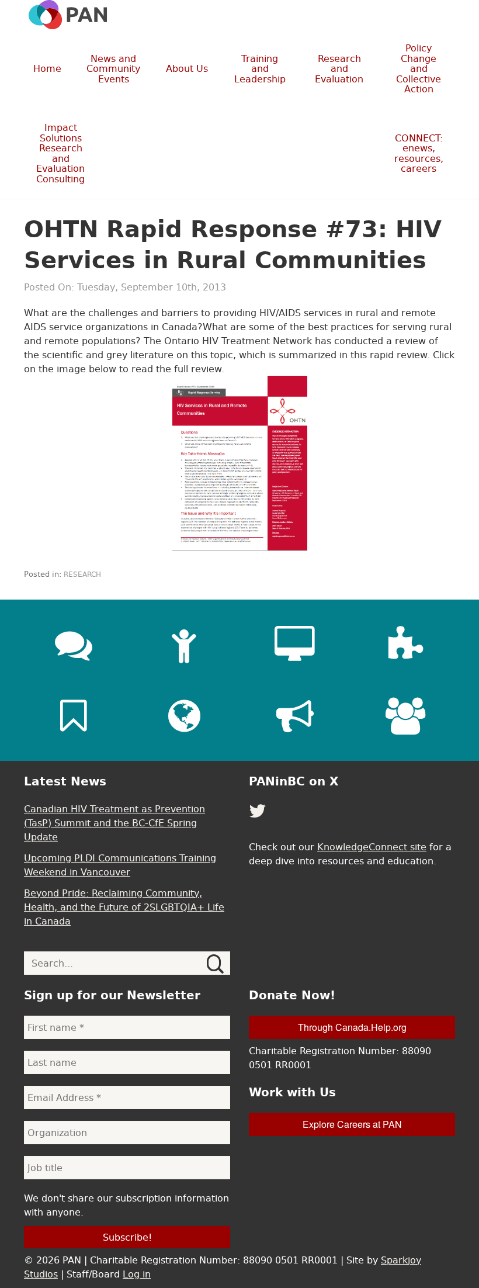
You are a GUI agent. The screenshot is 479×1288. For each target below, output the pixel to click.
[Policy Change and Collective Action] (295, 716)
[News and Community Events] (73, 644)
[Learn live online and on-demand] (295, 644)
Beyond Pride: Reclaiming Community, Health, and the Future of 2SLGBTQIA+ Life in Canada (124, 907)
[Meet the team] (405, 716)
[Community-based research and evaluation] (405, 644)
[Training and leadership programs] (184, 644)
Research (82, 574)
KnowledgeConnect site (371, 847)
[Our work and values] (184, 716)
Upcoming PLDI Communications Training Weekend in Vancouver (120, 865)
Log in (137, 1274)
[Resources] (73, 716)
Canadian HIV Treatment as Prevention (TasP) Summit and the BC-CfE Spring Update (114, 823)
